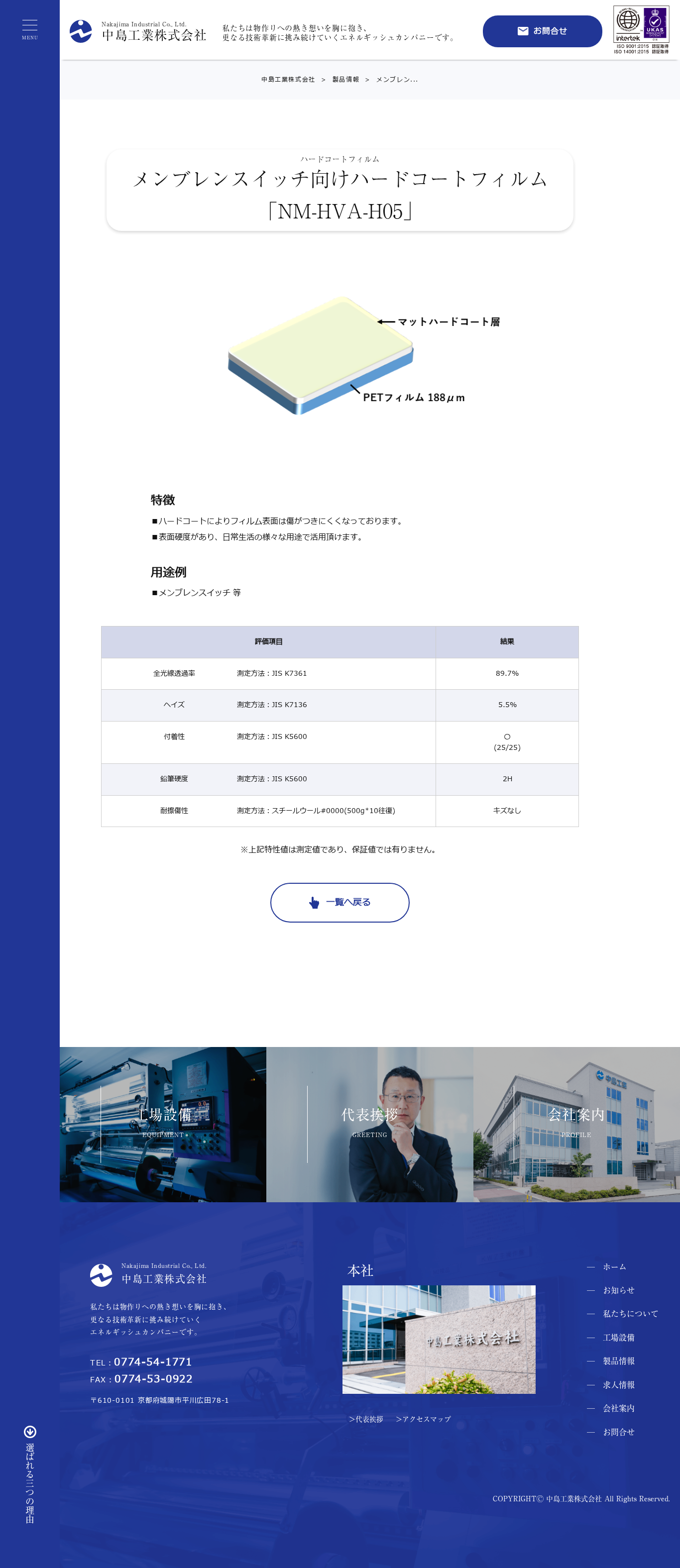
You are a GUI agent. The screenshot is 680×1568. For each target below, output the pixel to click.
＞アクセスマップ (423, 1419)
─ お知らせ (611, 1290)
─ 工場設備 (611, 1338)
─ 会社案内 (611, 1408)
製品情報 (337, 79)
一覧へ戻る (348, 902)
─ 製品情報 (611, 1361)
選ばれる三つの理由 (29, 1483)
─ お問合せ (611, 1432)
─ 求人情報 (611, 1385)
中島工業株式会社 (288, 79)
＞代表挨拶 (365, 1419)
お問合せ (551, 31)
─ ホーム (607, 1267)
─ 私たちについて (623, 1314)
